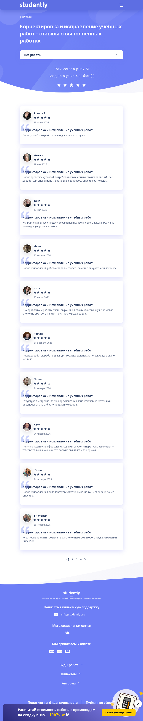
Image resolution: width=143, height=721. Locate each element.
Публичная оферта (100, 702)
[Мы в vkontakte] (67, 633)
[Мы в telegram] (75, 633)
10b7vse (57, 715)
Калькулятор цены (119, 712)
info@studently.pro (73, 614)
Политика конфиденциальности (53, 702)
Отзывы (27, 17)
